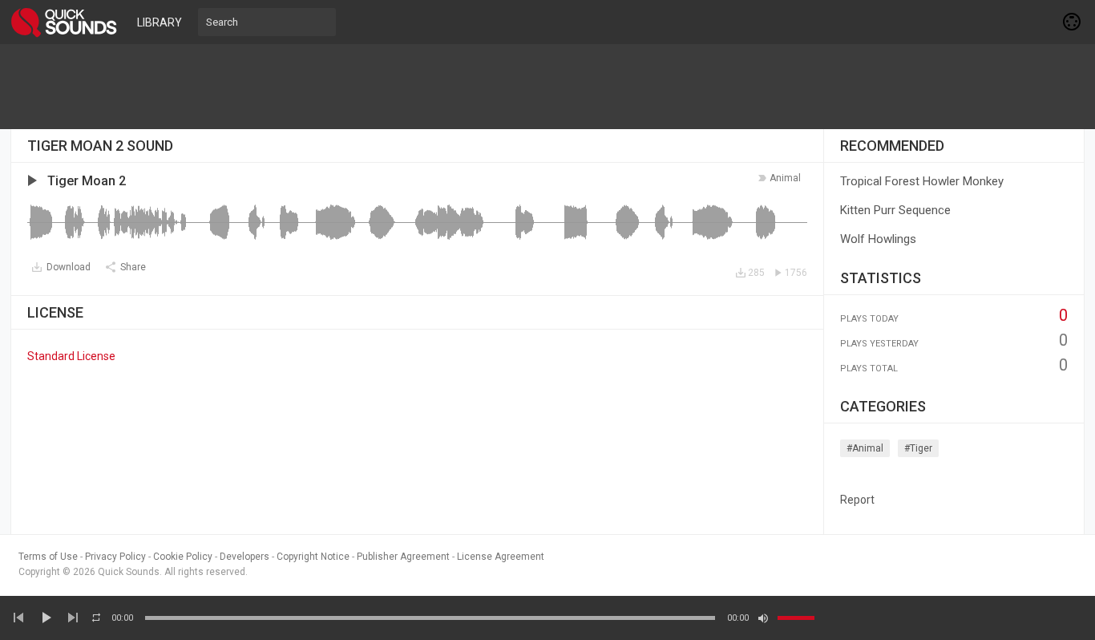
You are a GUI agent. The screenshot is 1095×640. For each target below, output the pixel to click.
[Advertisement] (547, 87)
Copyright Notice (313, 556)
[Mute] (763, 618)
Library (159, 22)
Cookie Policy (182, 556)
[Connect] (1072, 21)
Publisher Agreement (403, 556)
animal (785, 178)
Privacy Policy (115, 556)
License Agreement (500, 556)
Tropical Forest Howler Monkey (922, 181)
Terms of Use (48, 556)
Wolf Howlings (878, 239)
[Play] (45, 617)
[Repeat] (96, 617)
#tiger (918, 448)
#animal (865, 448)
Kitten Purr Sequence (895, 210)
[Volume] (796, 618)
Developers (244, 556)
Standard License (71, 356)
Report (857, 499)
